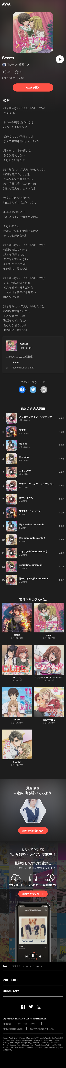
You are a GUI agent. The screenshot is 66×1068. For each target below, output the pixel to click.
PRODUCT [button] (10, 980)
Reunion (17, 761)
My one (17, 719)
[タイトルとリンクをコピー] (43, 389)
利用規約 (7, 1023)
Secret (39, 966)
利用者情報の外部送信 (13, 1028)
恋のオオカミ (49, 719)
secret (24, 344)
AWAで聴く (33, 87)
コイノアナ (17, 677)
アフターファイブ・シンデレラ (49, 677)
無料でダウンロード (33, 894)
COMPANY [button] (11, 991)
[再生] (60, 59)
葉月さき (24, 64)
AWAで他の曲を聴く (33, 830)
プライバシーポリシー (28, 1023)
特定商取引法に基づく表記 (42, 1028)
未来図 (17, 634)
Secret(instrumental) (23, 367)
